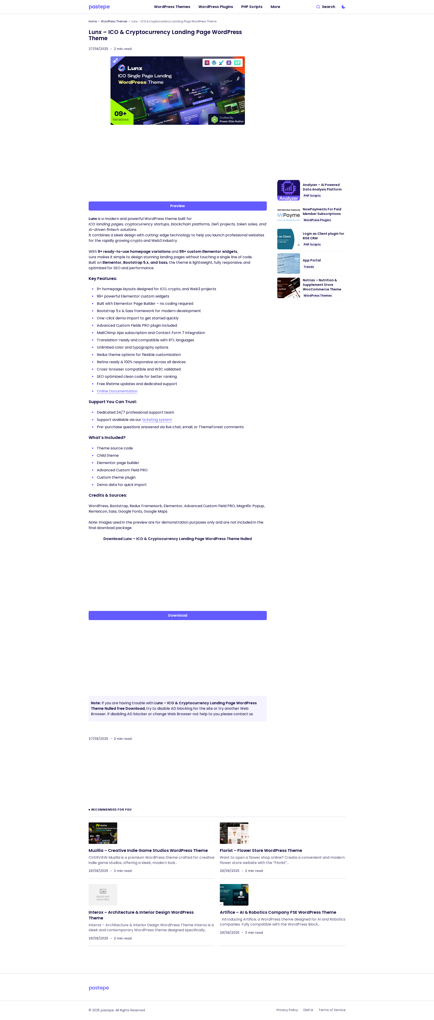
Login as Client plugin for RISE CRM (323, 236)
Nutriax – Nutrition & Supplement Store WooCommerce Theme (322, 284)
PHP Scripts (312, 196)
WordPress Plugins (317, 220)
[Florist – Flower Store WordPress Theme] (234, 833)
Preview (177, 206)
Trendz (309, 267)
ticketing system (157, 419)
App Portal (312, 260)
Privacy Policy (287, 1010)
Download (177, 615)
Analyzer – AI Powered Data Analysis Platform (322, 187)
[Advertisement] (178, 164)
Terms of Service (332, 1010)
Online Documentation (117, 391)
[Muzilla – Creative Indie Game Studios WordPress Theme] (103, 833)
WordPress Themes (114, 21)
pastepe (99, 6)
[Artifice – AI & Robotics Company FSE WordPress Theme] (234, 895)
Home (93, 21)
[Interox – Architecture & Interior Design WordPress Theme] (103, 895)
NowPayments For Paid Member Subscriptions (322, 211)
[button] (326, 6)
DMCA (308, 1010)
